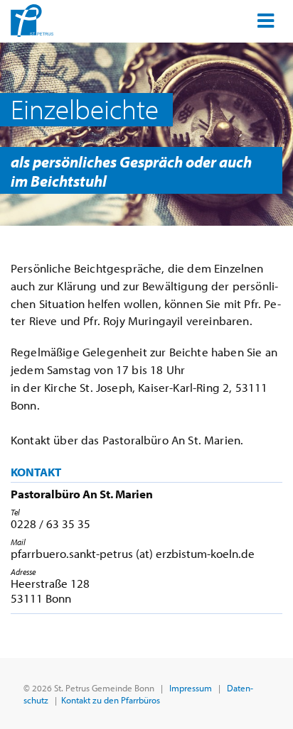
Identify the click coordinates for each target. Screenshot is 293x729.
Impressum (190, 687)
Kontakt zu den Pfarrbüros (110, 700)
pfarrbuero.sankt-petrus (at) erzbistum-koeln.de (133, 553)
